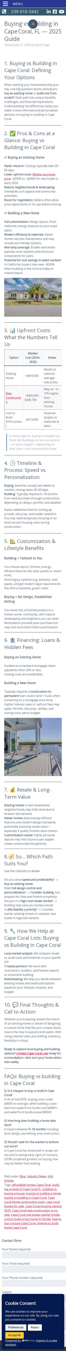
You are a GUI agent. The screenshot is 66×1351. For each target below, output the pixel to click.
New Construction (13, 397)
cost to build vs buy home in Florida (27, 1219)
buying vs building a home (43, 1193)
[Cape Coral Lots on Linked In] (48, 12)
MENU (18, 3)
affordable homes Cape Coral (31, 1185)
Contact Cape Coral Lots (32, 1053)
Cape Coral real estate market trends (35, 1215)
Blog (23, 1176)
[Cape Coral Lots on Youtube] (61, 12)
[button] (6, 4)
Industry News (36, 1176)
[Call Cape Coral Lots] (4, 12)
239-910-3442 (25, 11)
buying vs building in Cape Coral (25, 1198)
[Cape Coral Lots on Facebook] (55, 12)
